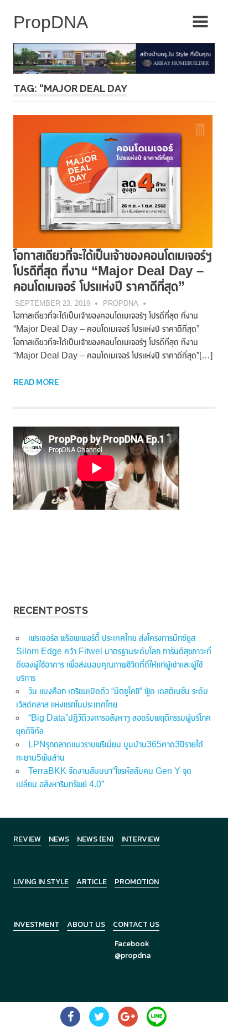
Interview (140, 839)
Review (27, 839)
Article (91, 882)
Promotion (137, 882)
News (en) (95, 839)
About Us (86, 924)
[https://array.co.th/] (114, 58)
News (59, 839)
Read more (36, 382)
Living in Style (41, 882)
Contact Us (136, 924)
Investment (36, 924)
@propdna (133, 955)
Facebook (132, 944)
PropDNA (120, 303)
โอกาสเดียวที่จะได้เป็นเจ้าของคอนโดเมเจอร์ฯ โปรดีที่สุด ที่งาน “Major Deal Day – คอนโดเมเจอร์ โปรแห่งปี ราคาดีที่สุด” (112, 271)
